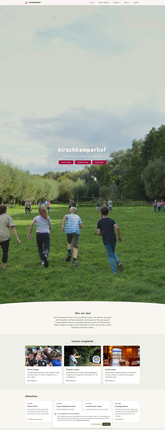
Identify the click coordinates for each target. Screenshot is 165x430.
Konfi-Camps (99, 162)
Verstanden (106, 424)
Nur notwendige (96, 424)
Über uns (126, 2)
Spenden (136, 2)
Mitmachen (116, 2)
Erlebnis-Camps (83, 162)
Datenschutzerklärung (83, 420)
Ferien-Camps (66, 162)
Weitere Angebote (104, 2)
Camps (92, 2)
